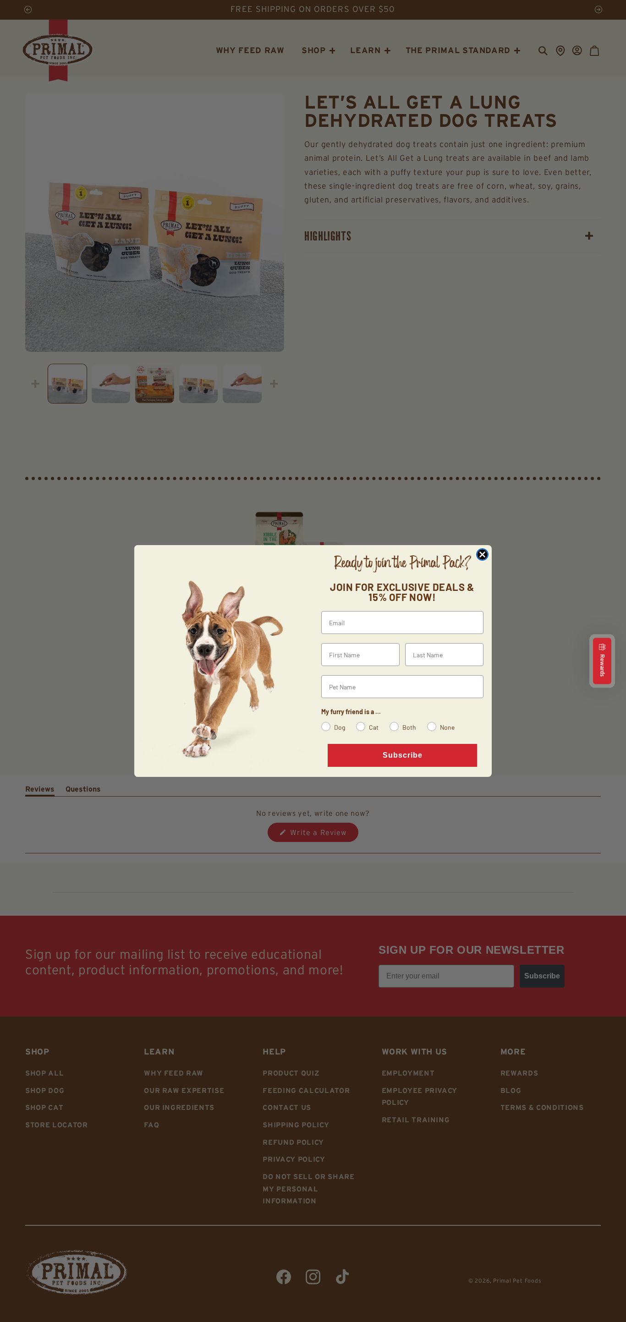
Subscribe (403, 755)
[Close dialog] (482, 554)
